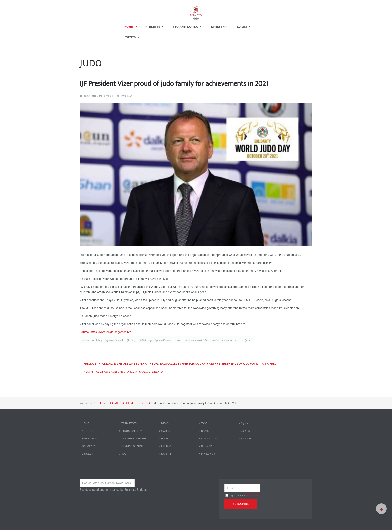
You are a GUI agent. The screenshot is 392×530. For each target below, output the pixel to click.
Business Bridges (135, 489)
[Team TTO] (196, 10)
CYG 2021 (87, 453)
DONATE (166, 453)
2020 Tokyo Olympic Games (156, 340)
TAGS (204, 423)
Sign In (245, 423)
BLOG (164, 438)
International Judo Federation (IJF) (231, 340)
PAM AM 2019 (89, 438)
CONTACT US (209, 438)
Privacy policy (254, 495)
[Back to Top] (381, 508)
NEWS (165, 423)
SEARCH (206, 430)
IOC (123, 453)
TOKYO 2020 (89, 446)
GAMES (242, 27)
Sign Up (245, 430)
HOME (129, 27)
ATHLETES (153, 27)
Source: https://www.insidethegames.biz (105, 332)
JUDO (146, 403)
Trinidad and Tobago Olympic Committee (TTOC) (108, 340)
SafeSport (218, 27)
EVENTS (130, 37)
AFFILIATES (130, 403)
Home (103, 403)
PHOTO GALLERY (131, 430)
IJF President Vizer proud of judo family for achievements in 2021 (174, 84)
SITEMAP (206, 446)
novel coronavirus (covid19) (191, 340)
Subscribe (246, 438)
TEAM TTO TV (129, 423)
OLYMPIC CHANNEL (133, 446)
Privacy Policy (209, 453)
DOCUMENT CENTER (134, 438)
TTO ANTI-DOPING (186, 27)
